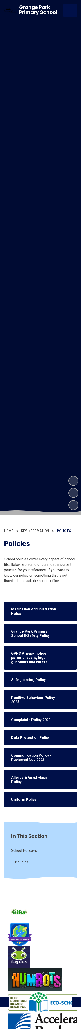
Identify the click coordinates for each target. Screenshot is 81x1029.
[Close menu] (70, 10)
